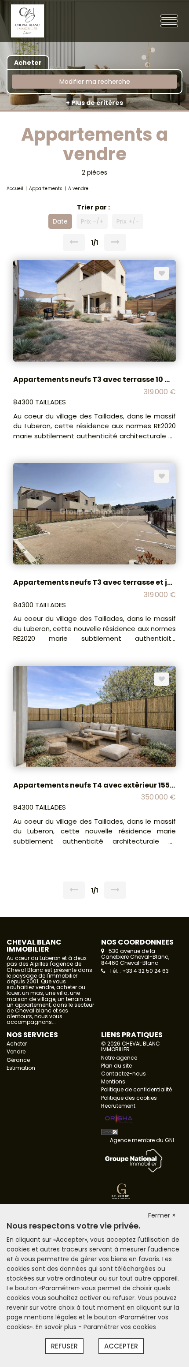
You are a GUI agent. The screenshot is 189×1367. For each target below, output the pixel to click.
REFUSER (64, 1346)
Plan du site (116, 1065)
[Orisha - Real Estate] (118, 1119)
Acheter (17, 1043)
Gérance (18, 1060)
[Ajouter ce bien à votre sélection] (161, 273)
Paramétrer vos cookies (120, 1326)
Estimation (21, 1068)
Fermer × (162, 1215)
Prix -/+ (92, 221)
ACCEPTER (121, 1346)
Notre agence (119, 1057)
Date (60, 221)
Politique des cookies (129, 1098)
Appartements (45, 188)
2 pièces (94, 172)
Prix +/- (127, 221)
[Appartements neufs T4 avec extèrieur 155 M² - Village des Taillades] (94, 715)
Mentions (113, 1081)
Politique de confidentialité (136, 1089)
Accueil (15, 188)
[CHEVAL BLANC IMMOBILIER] (43, 20)
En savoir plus (57, 1326)
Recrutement (118, 1105)
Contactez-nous (123, 1073)
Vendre (16, 1051)
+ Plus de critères (94, 102)
